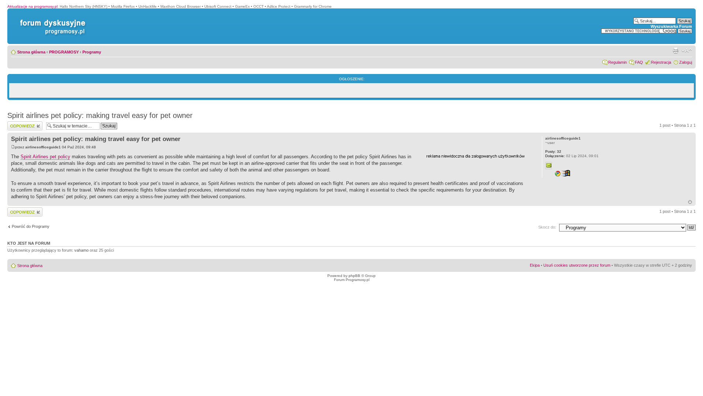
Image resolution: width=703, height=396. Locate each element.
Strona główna (31, 52)
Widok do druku (676, 50)
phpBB (354, 276)
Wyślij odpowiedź (22, 123)
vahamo (81, 250)
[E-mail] (549, 165)
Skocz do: (547, 227)
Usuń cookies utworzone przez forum (576, 265)
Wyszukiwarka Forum (671, 26)
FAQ (639, 62)
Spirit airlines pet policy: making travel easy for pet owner (100, 115)
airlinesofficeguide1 (43, 147)
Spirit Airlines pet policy (45, 156)
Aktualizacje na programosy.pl (32, 6)
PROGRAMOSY (64, 52)
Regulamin (617, 62)
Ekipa (535, 265)
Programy (91, 52)
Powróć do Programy (30, 226)
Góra (690, 202)
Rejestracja (661, 62)
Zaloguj (685, 62)
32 (553, 151)
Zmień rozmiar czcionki (686, 50)
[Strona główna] (51, 19)
